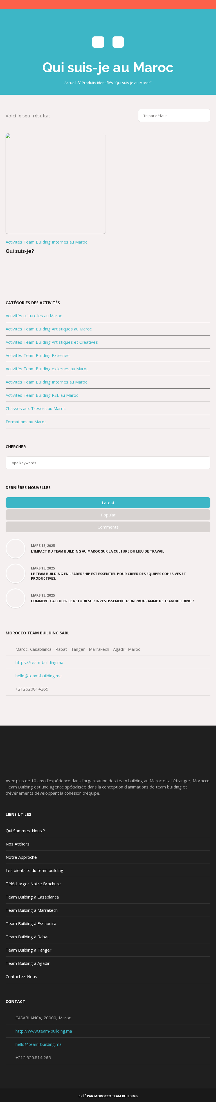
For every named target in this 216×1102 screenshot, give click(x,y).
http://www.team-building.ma (43, 1031)
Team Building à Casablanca (32, 897)
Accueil (70, 82)
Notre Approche (21, 857)
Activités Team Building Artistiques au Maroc (49, 329)
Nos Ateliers (18, 844)
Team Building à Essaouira (31, 923)
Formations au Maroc (26, 421)
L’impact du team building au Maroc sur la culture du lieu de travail (97, 551)
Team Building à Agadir (28, 963)
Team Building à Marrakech (32, 910)
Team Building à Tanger (28, 950)
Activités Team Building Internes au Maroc (46, 242)
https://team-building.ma (39, 662)
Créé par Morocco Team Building (108, 1096)
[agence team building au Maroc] (108, 21)
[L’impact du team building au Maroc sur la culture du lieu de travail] (15, 548)
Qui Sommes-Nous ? (25, 830)
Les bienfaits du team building (34, 870)
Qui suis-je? (20, 251)
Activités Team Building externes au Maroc (47, 368)
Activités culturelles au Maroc (34, 315)
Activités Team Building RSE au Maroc (42, 395)
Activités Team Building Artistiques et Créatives (52, 342)
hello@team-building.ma (38, 675)
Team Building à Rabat (27, 936)
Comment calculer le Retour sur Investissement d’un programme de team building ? (112, 601)
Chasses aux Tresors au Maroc (36, 408)
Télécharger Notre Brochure (33, 883)
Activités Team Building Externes (37, 355)
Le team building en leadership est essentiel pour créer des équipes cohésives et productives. (108, 576)
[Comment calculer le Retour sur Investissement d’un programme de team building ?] (15, 598)
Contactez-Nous (21, 976)
